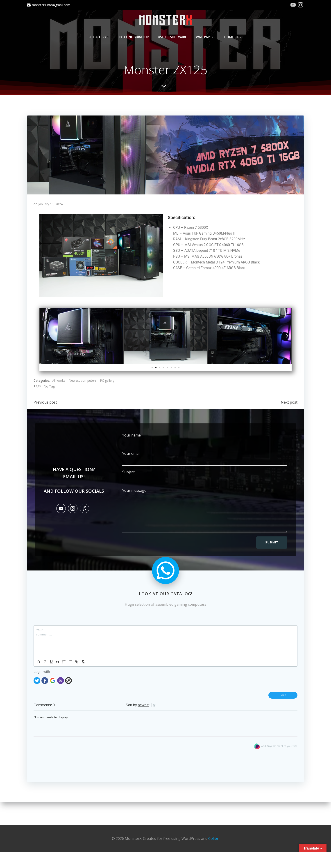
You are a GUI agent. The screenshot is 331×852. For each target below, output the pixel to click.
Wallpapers (205, 37)
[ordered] (64, 662)
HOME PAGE (233, 37)
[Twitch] (60, 680)
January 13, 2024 (50, 204)
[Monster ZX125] (165, 154)
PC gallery (97, 37)
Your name (131, 435)
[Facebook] (44, 680)
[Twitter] (37, 680)
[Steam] (68, 680)
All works (58, 380)
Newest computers (83, 380)
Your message (134, 490)
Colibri (213, 838)
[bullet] (70, 662)
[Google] (52, 680)
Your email (131, 453)
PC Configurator (134, 37)
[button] (44, 336)
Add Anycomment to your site (279, 746)
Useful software (172, 37)
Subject (128, 471)
